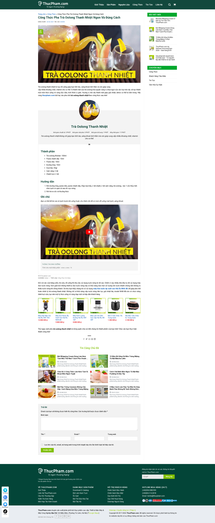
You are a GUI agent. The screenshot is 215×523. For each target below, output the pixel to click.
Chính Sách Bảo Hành (116, 490)
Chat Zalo (5, 500)
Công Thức (138, 5)
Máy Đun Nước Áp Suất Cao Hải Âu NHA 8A (62, 318)
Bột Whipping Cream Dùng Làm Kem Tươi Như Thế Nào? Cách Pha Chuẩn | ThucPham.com (165, 30)
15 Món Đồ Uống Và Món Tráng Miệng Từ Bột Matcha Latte (164, 39)
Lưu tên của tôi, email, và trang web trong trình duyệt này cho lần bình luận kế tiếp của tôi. (79, 445)
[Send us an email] (60, 516)
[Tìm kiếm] (169, 4)
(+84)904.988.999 (149, 490)
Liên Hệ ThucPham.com (47, 493)
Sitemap (112, 510)
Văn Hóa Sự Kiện (155, 85)
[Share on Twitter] (86, 339)
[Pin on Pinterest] (92, 339)
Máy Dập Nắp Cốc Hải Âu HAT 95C (44, 317)
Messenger (5, 507)
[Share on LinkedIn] (95, 339)
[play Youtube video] (89, 232)
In (89, 144)
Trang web (112, 434)
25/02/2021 (50, 22)
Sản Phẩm (111, 5)
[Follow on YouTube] (69, 516)
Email (77, 434)
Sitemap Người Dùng (116, 502)
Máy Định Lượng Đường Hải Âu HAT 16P (80, 318)
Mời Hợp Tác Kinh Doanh (47, 502)
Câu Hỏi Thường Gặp (46, 496)
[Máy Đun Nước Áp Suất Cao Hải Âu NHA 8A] (63, 305)
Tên (43, 434)
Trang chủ (42, 14)
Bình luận (44, 415)
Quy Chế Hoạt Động (115, 499)
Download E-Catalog (81, 490)
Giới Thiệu (99, 5)
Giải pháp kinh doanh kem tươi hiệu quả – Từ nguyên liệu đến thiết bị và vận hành (165, 58)
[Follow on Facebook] (56, 516)
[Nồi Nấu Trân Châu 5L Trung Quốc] (133, 305)
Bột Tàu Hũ (77, 502)
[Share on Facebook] (84, 339)
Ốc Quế (75, 496)
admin (62, 22)
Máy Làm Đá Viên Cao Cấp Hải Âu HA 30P (97, 318)
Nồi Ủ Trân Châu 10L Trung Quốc (115, 317)
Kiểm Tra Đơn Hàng (45, 499)
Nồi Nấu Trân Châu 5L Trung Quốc (132, 317)
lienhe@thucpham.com (156, 496)
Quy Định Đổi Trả (114, 496)
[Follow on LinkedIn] (65, 516)
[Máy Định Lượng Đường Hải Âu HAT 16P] (80, 305)
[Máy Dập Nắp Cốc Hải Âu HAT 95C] (45, 305)
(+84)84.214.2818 (149, 493)
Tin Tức (149, 5)
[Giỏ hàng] (175, 4)
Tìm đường (5, 493)
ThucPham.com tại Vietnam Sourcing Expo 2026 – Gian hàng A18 (164, 48)
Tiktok (5, 514)
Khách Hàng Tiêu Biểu (157, 76)
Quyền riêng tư (122, 510)
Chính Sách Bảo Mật (115, 493)
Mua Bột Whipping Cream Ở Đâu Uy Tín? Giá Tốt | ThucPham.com (165, 20)
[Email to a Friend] (89, 339)
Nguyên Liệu (124, 5)
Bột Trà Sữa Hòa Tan (81, 499)
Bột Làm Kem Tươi (80, 493)
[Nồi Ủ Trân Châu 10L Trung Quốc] (115, 305)
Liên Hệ (159, 5)
